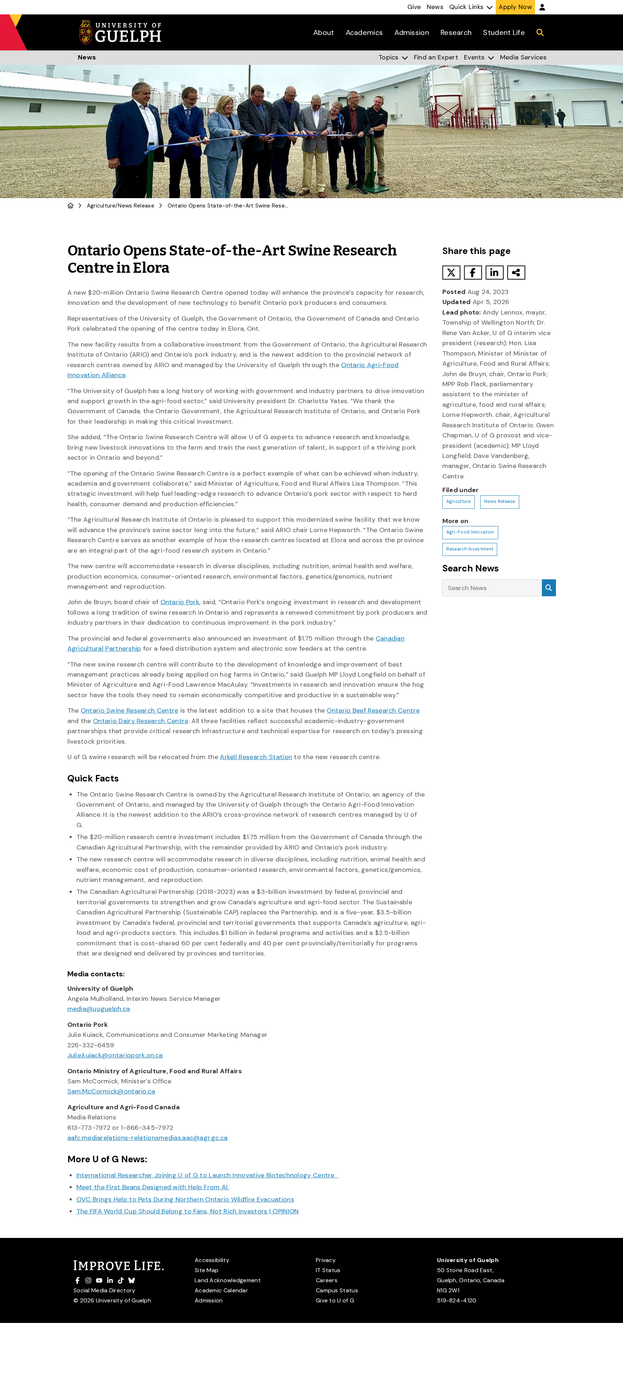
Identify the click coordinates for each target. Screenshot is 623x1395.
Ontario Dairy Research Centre (141, 721)
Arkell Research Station (256, 757)
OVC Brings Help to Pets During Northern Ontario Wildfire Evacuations (185, 1199)
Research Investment (470, 549)
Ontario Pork (180, 602)
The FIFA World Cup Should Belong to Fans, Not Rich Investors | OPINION (187, 1211)
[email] (516, 273)
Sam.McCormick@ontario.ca (111, 1091)
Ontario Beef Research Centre (373, 710)
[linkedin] (495, 273)
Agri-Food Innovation (470, 532)
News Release (136, 205)
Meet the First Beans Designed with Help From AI (153, 1187)
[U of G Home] (70, 205)
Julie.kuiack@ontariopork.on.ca (115, 1055)
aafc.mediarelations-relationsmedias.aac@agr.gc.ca (147, 1137)
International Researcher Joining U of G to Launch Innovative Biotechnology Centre (207, 1175)
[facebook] (473, 273)
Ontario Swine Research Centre (129, 710)
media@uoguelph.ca (98, 1008)
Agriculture (101, 205)
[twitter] (451, 273)
